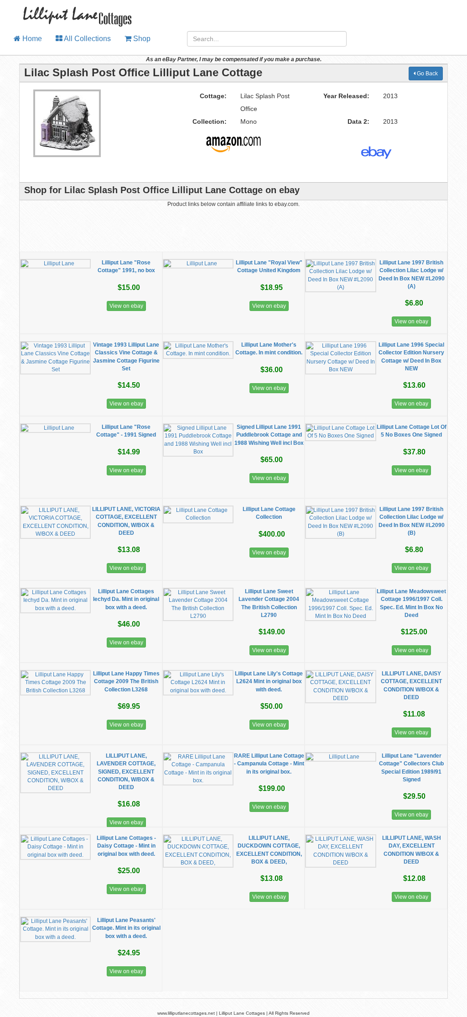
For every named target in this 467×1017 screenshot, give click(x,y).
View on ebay (126, 306)
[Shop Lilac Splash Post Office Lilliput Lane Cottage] (233, 140)
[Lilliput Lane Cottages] (72, 11)
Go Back (426, 73)
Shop (140, 38)
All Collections (86, 38)
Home (31, 38)
